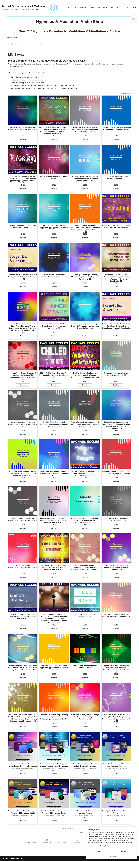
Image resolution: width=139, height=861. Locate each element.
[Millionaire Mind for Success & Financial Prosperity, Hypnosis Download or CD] (116, 548)
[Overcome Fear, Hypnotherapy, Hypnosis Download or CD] (116, 355)
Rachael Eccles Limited (10, 858)
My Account (46, 843)
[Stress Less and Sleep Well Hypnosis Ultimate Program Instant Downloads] (54, 746)
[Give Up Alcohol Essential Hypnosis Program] (116, 793)
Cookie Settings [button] (112, 856)
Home (135, 7)
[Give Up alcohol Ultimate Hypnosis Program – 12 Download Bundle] (54, 793)
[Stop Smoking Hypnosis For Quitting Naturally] (54, 159)
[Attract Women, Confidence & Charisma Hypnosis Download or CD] (54, 257)
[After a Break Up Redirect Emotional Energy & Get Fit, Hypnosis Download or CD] (23, 257)
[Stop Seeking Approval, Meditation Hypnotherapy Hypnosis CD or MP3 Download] (54, 648)
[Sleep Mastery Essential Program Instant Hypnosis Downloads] (116, 746)
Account (127, 7)
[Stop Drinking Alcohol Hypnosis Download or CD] (85, 648)
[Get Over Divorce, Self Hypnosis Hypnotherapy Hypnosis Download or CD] (23, 405)
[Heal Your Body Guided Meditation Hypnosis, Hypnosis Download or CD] (116, 597)
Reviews (83, 7)
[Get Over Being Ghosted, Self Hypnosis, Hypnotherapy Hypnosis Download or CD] (54, 405)
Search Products (31, 843)
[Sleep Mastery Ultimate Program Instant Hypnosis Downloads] (85, 746)
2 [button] (71, 832)
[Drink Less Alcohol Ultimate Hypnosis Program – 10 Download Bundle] (23, 793)
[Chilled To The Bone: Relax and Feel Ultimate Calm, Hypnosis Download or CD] (54, 355)
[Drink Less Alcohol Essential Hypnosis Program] (85, 793)
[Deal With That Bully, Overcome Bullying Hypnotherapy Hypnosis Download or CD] (23, 597)
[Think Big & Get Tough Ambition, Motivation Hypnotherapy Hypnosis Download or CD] (85, 257)
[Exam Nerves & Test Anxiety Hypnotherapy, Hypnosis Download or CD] (54, 208)
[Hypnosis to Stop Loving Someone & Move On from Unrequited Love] (116, 208)
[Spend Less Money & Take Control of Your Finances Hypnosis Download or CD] (116, 454)
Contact (118, 7)
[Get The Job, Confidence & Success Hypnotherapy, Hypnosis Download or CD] (54, 454)
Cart (111, 7)
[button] (106, 7)
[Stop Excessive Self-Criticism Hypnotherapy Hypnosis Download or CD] (23, 501)
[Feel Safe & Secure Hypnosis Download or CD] (85, 597)
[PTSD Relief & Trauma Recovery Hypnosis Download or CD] (116, 501)
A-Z (76, 7)
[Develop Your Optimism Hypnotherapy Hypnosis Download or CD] (23, 548)
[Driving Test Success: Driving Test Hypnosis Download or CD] (23, 208)
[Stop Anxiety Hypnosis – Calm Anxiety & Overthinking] (116, 159)
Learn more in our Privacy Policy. (98, 846)
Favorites (77, 843)
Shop (70, 7)
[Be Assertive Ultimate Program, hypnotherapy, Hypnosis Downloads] (23, 746)
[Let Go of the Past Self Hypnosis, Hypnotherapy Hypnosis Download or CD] (23, 110)
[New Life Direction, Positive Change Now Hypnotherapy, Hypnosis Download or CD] (85, 697)
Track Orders (62, 843)
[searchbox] (25, 44)
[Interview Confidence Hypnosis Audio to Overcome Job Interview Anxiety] (116, 110)
